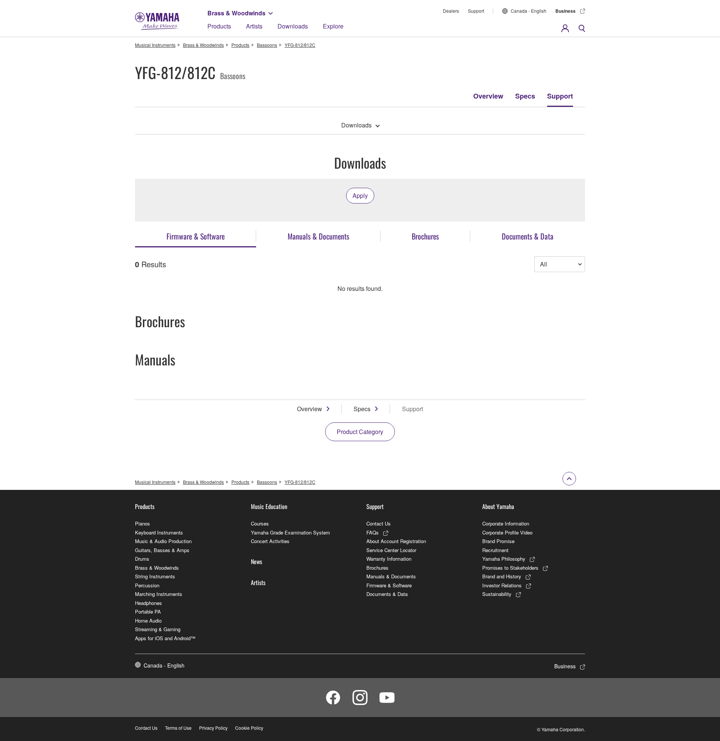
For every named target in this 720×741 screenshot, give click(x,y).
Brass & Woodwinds (236, 13)
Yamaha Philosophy (503, 558)
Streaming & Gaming (157, 629)
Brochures (377, 567)
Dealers (451, 10)
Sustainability (497, 593)
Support (476, 10)
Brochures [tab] (425, 236)
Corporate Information (505, 523)
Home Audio (148, 620)
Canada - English (528, 10)
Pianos (142, 523)
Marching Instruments (158, 593)
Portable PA (148, 611)
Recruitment (495, 550)
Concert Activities (270, 541)
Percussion (147, 585)
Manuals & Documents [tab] (318, 236)
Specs (525, 96)
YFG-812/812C (300, 45)
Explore (333, 26)
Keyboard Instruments (159, 532)
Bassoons (267, 45)
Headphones (148, 602)
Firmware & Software (389, 585)
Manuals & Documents (391, 576)
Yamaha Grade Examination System (290, 532)
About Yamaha (498, 506)
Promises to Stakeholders (510, 567)
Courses (260, 523)
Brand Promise (498, 541)
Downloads (293, 26)
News (256, 561)
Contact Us (378, 523)
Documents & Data (387, 593)
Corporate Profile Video (507, 532)
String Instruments (155, 576)
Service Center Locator (391, 550)
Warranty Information (388, 558)
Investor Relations (502, 585)
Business (565, 10)
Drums (142, 558)
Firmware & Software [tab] (195, 236)
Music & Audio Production (163, 541)
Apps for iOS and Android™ (165, 638)
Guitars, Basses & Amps (162, 550)
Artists (254, 26)
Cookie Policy (249, 728)
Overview (488, 96)
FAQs (372, 532)
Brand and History (501, 576)
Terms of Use (178, 728)
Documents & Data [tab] (528, 236)
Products (219, 26)
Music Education (269, 506)
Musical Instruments (155, 45)
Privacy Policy (213, 728)
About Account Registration (396, 541)
